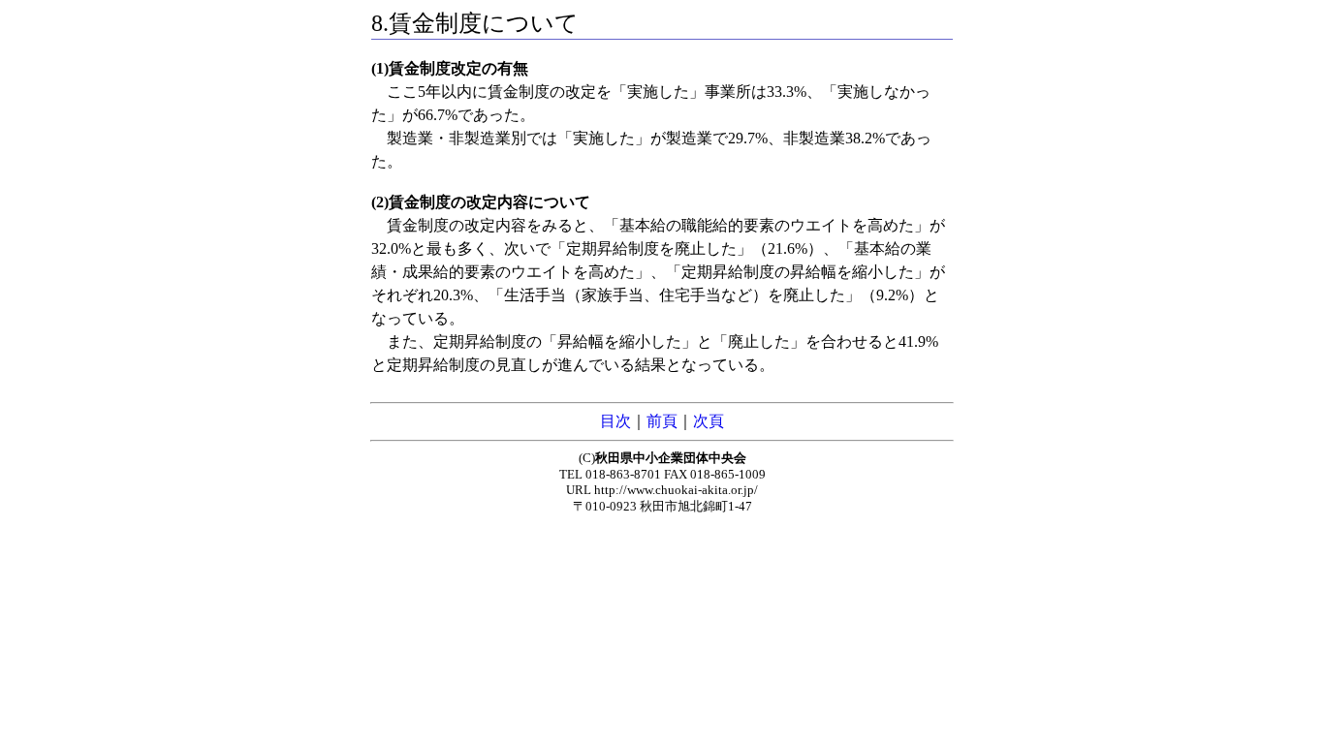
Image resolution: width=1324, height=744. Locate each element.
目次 (615, 421)
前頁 (662, 421)
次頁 (708, 421)
